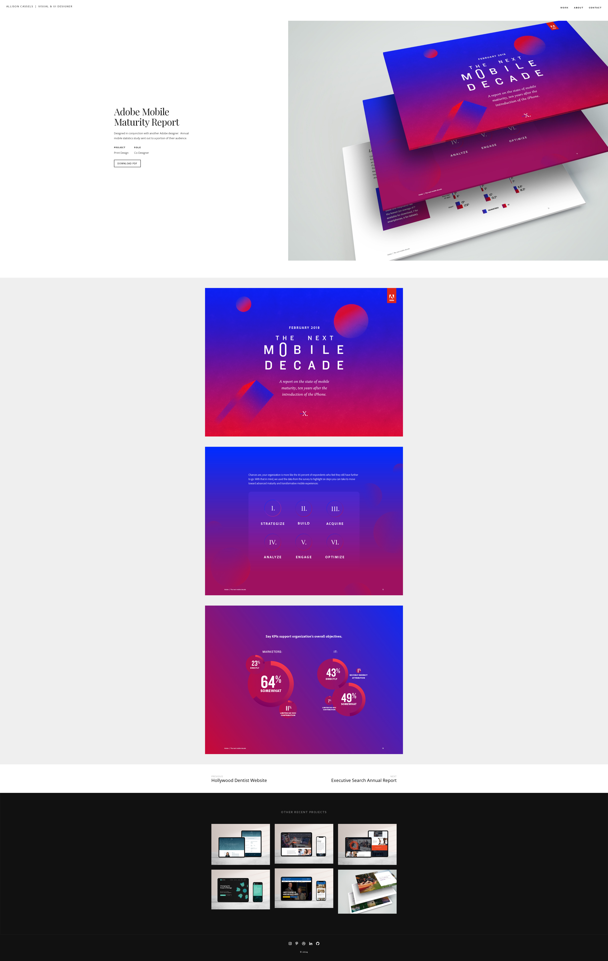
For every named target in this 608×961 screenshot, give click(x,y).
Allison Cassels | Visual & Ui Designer (39, 6)
